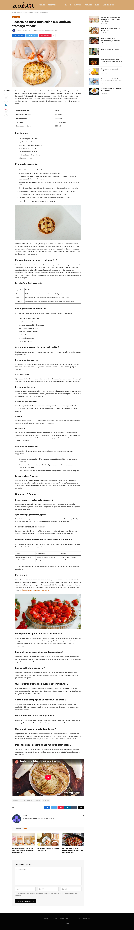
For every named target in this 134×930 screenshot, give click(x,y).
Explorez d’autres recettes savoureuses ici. (34, 590)
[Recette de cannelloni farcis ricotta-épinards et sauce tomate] (94, 61)
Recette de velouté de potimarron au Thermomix (111, 89)
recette (29, 800)
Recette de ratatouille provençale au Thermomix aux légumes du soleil (72, 850)
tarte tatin (46, 800)
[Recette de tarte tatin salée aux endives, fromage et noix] (48, 63)
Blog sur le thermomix (104, 5)
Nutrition (78, 5)
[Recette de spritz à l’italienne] (94, 51)
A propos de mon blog (81, 919)
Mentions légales (51, 919)
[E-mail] (6, 114)
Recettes (52, 5)
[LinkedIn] (6, 105)
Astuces (88, 5)
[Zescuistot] (23, 5)
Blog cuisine (66, 5)
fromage (22, 800)
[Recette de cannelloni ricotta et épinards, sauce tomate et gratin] (94, 81)
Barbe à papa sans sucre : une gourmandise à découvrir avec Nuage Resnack (23, 850)
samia (19, 30)
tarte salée (37, 800)
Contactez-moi (65, 919)
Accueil (42, 5)
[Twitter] (6, 100)
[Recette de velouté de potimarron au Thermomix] (94, 91)
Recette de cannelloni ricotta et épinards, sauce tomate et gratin (111, 79)
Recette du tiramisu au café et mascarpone (48, 849)
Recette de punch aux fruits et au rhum (110, 70)
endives (15, 800)
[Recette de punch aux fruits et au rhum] (94, 71)
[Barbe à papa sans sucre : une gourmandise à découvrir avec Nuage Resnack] (23, 839)
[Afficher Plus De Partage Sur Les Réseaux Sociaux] (54, 35)
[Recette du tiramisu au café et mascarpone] (48, 839)
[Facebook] (6, 95)
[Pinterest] (6, 109)
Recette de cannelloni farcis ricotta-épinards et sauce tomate (111, 60)
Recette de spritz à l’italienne (110, 49)
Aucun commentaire (39, 30)
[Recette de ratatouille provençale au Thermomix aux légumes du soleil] (73, 839)
